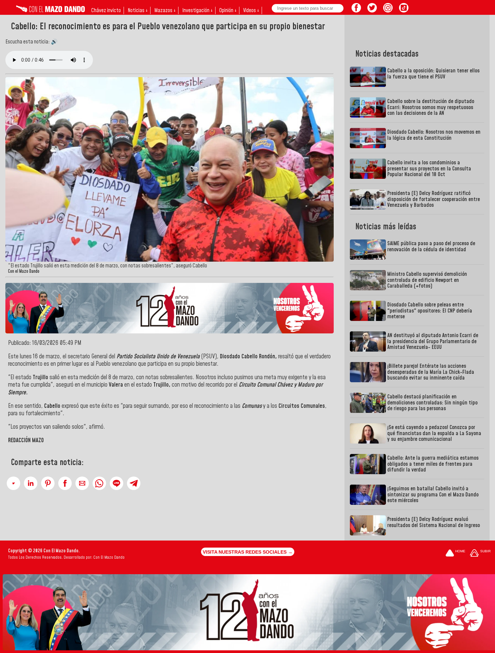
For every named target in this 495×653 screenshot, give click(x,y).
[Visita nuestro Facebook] (356, 10)
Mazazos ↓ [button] (164, 10)
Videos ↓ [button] (251, 10)
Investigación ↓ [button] (197, 10)
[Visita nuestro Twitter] (372, 10)
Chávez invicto (106, 10)
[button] (13, 483)
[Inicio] (50, 10)
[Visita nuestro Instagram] (388, 10)
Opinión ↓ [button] (227, 10)
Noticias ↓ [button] (137, 10)
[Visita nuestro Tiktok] (403, 10)
